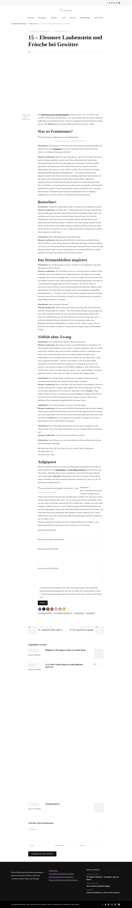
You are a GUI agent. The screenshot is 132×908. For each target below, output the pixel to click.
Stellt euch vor (61, 31)
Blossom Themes (46, 904)
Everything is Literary (77, 470)
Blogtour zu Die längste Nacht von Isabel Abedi (65, 650)
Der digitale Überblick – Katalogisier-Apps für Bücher (102, 878)
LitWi (64, 17)
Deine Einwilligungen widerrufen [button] (61, 877)
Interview (90, 613)
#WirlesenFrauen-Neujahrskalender (55, 115)
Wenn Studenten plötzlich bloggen (98, 886)
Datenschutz (53, 871)
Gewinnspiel (79, 613)
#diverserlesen (98, 17)
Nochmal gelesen (52, 804)
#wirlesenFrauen (45, 613)
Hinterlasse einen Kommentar (26, 117)
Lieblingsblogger (85, 17)
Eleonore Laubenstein (63, 613)
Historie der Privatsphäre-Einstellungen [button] (63, 880)
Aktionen (54, 17)
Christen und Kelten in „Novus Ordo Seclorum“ (103, 892)
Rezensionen (42, 17)
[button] (39, 609)
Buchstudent (60, 470)
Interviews (73, 17)
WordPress (66, 904)
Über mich (31, 17)
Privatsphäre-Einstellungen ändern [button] (61, 874)
